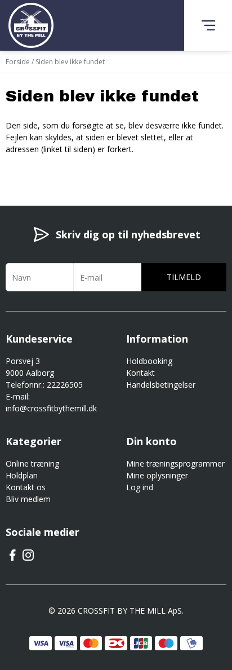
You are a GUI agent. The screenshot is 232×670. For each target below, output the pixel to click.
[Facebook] (12, 558)
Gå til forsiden (68, 169)
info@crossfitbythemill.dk (51, 408)
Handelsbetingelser (160, 384)
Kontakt (140, 372)
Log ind (139, 487)
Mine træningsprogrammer (175, 463)
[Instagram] (28, 558)
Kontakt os (26, 487)
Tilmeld (184, 277)
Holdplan (22, 475)
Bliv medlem (28, 499)
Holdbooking (149, 361)
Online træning (32, 463)
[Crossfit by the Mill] (31, 25)
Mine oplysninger (157, 475)
